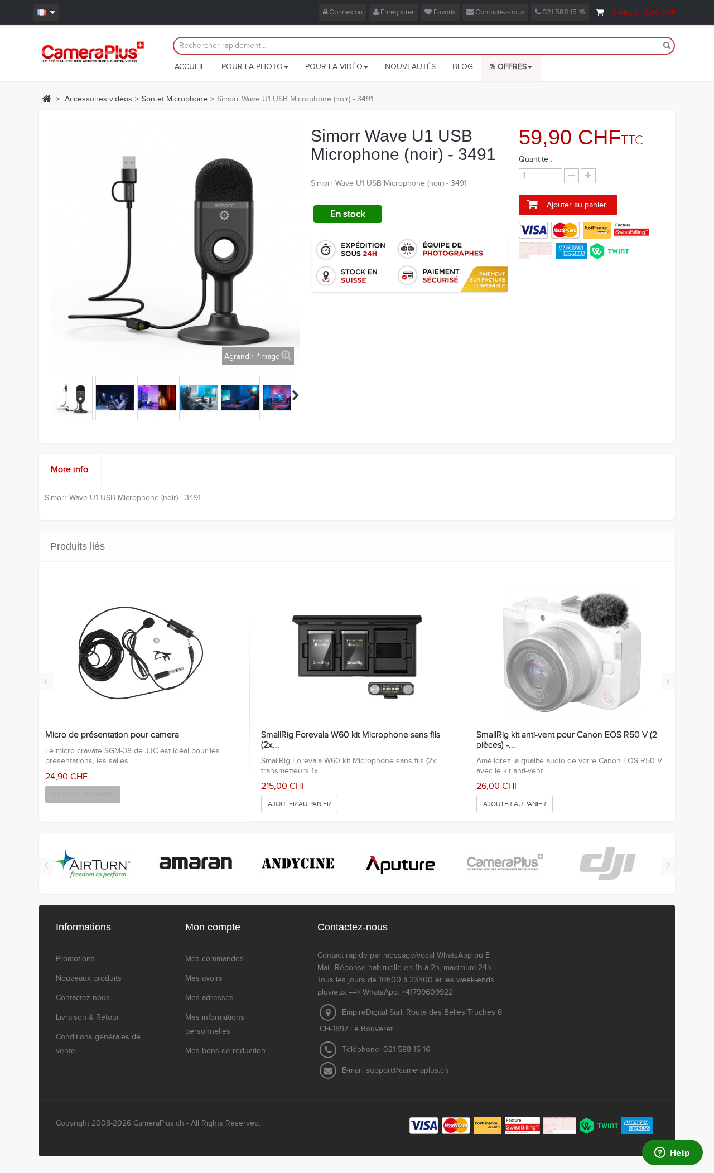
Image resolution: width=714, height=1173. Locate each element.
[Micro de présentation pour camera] (141, 652)
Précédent (54, 395)
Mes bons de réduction (225, 1050)
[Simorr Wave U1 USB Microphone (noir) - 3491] (73, 398)
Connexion (345, 12)
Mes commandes (214, 958)
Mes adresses (209, 997)
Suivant (296, 395)
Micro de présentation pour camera (112, 735)
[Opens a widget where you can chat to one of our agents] (672, 1153)
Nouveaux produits (89, 978)
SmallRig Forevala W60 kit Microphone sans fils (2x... (350, 740)
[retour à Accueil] (46, 98)
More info (69, 469)
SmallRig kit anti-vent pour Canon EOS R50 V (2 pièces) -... (566, 740)
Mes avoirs (204, 978)
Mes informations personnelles (214, 1024)
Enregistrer (396, 12)
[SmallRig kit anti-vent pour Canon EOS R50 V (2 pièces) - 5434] (572, 652)
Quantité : (535, 159)
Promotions (75, 958)
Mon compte (212, 927)
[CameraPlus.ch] (93, 52)
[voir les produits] (92, 863)
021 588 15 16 (563, 12)
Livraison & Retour (87, 1017)
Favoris (444, 12)
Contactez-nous (499, 12)
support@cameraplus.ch (407, 1070)
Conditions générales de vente (98, 1044)
